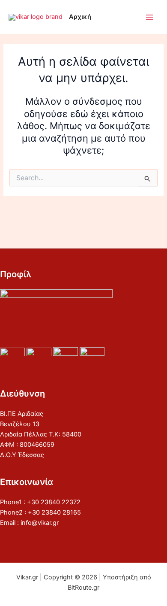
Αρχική (80, 17)
